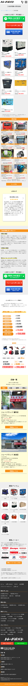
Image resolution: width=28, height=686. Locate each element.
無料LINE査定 (20, 643)
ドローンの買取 (4, 632)
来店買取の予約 (4, 595)
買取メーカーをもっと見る (14, 562)
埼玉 (3, 388)
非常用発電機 (4, 618)
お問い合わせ (9, 584)
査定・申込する (7, 643)
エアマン (5, 550)
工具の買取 (20, 632)
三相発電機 (3, 616)
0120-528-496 (7, 461)
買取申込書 (17, 595)
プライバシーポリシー (6, 586)
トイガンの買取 (19, 630)
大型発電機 (3, 620)
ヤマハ (23, 559)
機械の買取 (3, 634)
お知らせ (16, 586)
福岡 (17, 388)
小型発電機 (20, 618)
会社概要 (21, 584)
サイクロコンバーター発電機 (17, 614)
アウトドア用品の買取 (5, 627)
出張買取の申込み (4, 593)
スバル (14, 559)
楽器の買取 (3, 630)
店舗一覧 (11, 595)
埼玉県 (2, 655)
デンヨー (14, 550)
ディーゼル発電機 (18, 616)
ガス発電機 (9, 616)
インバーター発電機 (5, 614)
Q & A (16, 584)
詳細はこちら (14, 427)
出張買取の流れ (4, 605)
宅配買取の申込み (14, 593)
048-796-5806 (7, 418)
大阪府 (2, 661)
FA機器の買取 (12, 632)
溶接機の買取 (10, 634)
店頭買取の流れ (21, 605)
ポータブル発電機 (12, 618)
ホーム (2, 10)
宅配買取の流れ (12, 605)
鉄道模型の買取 (10, 630)
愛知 (24, 388)
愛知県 (2, 672)
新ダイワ (5, 559)
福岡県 (2, 666)
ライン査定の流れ (4, 607)
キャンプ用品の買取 (16, 627)
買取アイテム (8, 10)
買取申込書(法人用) (5, 598)
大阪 (10, 388)
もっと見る (14, 184)
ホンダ (23, 550)
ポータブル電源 (10, 620)
